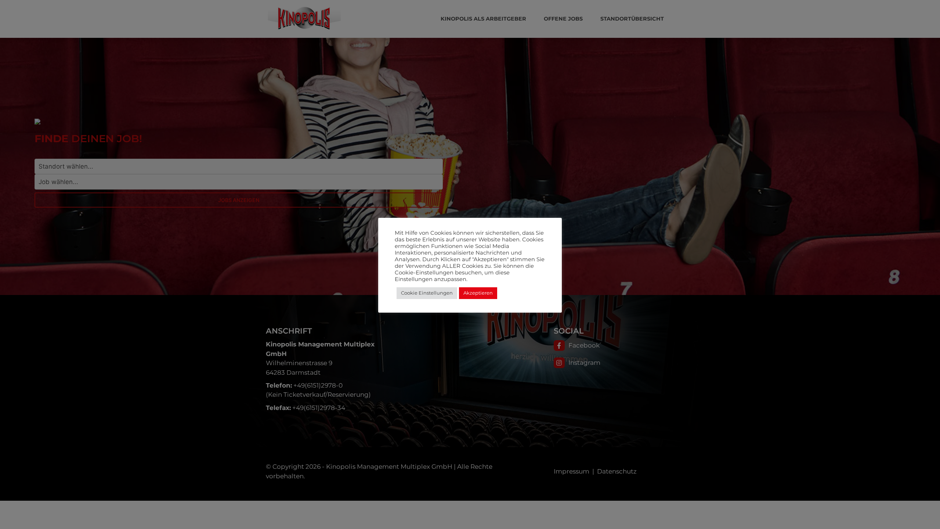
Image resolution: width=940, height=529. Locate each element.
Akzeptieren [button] (478, 293)
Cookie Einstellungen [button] (427, 293)
